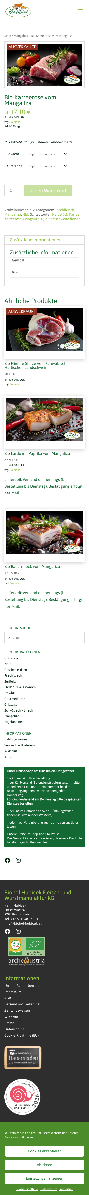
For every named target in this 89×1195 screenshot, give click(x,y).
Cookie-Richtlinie (27, 1189)
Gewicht (12, 154)
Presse (9, 1023)
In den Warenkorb (48, 190)
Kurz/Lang (14, 166)
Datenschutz (48, 1189)
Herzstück (60, 214)
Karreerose (13, 219)
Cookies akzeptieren (44, 1151)
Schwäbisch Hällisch (18, 710)
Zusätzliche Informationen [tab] (36, 239)
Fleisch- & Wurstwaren (20, 687)
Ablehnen (44, 1165)
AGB (7, 757)
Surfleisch (11, 681)
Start (7, 36)
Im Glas (9, 693)
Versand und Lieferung (19, 745)
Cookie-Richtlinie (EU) (21, 1035)
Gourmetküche (14, 699)
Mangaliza (21, 36)
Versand (15, 121)
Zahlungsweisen (15, 739)
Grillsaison (11, 704)
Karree (74, 214)
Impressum (66, 1189)
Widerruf (10, 751)
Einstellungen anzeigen (44, 1178)
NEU (25, 214)
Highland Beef (14, 722)
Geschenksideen (15, 670)
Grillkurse (11, 658)
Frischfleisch (64, 210)
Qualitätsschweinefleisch (60, 219)
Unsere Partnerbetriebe (22, 986)
